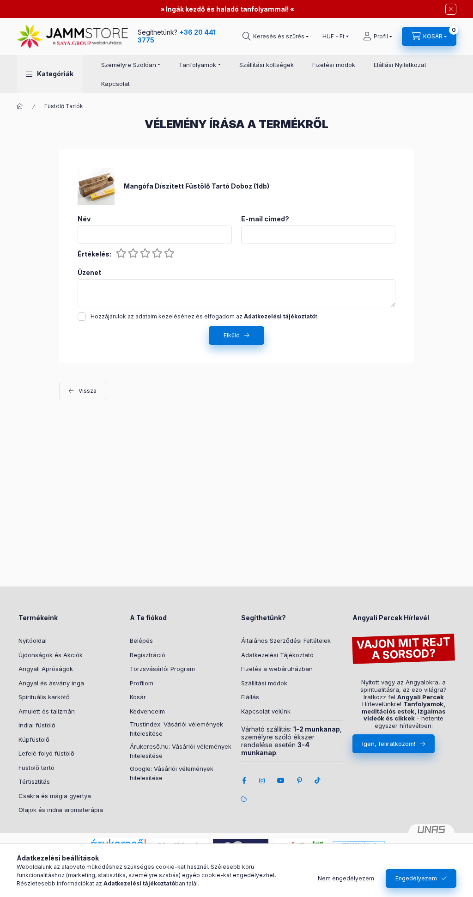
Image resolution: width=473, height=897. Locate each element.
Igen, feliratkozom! (388, 743)
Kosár (138, 697)
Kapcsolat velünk (266, 711)
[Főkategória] (20, 106)
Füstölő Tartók (63, 106)
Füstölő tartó (36, 767)
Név (84, 219)
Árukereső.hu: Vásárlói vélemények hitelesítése (180, 751)
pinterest (299, 780)
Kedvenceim (147, 711)
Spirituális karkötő (44, 697)
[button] (50, 74)
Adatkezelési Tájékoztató (277, 655)
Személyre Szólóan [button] (128, 64)
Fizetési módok (333, 64)
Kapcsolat (115, 83)
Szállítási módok (264, 683)
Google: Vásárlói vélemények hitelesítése (171, 773)
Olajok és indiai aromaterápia (60, 809)
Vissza (88, 390)
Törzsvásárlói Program (162, 668)
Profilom (141, 683)
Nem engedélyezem (346, 878)
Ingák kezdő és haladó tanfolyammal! (227, 9)
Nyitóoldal (32, 640)
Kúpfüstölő (33, 739)
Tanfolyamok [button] (197, 64)
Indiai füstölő (36, 725)
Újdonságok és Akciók (50, 655)
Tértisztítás (34, 781)
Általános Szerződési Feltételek (286, 640)
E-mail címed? (265, 219)
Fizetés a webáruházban (277, 668)
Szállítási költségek (266, 64)
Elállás (250, 697)
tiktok (318, 780)
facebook (244, 780)
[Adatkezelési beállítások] (244, 799)
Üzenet (89, 272)
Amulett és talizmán (46, 711)
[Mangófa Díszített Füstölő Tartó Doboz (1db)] (96, 185)
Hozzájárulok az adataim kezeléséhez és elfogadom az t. (205, 316)
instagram (262, 780)
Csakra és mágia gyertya (54, 795)
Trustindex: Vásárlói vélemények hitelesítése (176, 728)
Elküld (232, 335)
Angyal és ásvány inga (51, 683)
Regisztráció (147, 655)
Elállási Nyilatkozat (400, 64)
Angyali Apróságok (45, 668)
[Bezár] (450, 9)
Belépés (141, 640)
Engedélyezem (416, 878)
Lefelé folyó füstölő (46, 753)
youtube (281, 780)
